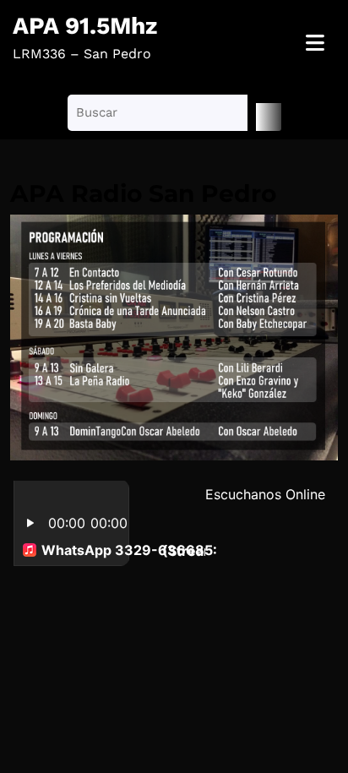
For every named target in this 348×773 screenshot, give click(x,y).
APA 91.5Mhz (85, 26)
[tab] (315, 43)
